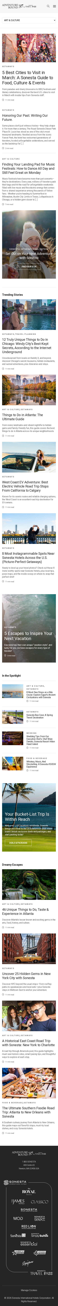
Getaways (8, 66)
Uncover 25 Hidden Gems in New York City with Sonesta (26, 976)
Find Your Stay (29, 267)
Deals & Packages (18, 843)
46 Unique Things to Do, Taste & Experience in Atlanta (25, 912)
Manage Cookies (29, 1290)
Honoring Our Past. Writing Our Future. (25, 118)
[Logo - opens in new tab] (15, 1182)
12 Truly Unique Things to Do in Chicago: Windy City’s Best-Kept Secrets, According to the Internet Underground (26, 346)
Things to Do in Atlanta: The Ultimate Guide (22, 417)
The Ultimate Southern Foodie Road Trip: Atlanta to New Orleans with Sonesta (28, 1112)
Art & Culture (11, 159)
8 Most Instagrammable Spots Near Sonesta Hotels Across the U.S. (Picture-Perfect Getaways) (28, 558)
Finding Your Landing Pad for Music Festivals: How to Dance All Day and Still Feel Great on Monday (28, 168)
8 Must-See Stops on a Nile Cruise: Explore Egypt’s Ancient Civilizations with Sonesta (40, 695)
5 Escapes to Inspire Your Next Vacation (28, 636)
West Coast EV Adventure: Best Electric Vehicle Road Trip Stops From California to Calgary (25, 486)
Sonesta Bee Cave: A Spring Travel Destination (39, 716)
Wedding (31, 733)
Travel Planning (25, 334)
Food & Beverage (36, 758)
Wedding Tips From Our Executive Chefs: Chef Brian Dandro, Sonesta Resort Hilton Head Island (40, 740)
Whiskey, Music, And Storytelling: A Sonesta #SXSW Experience (41, 764)
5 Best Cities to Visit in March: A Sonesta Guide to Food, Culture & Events (27, 77)
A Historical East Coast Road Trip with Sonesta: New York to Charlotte (28, 1043)
